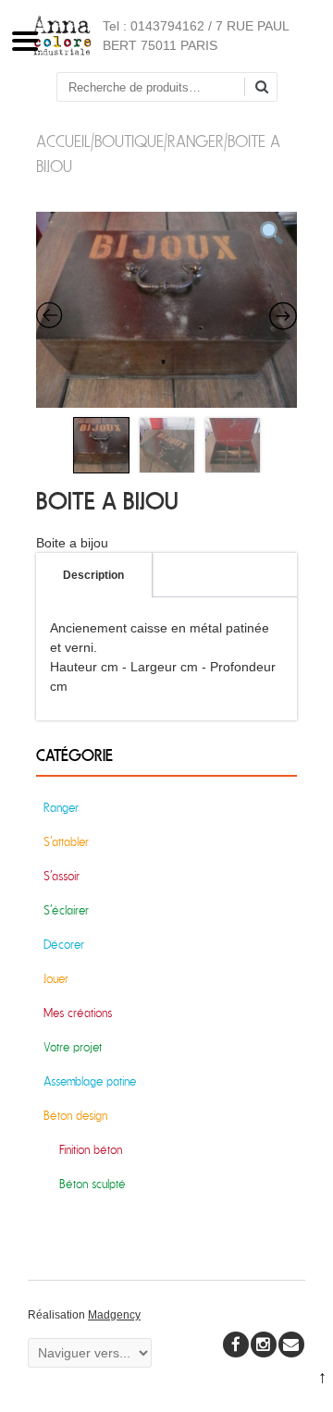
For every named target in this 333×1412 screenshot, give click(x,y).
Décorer (63, 944)
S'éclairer (66, 910)
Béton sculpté (92, 1184)
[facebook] (236, 1344)
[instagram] (264, 1344)
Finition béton (90, 1150)
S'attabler (66, 842)
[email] (291, 1344)
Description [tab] (93, 575)
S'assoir (61, 876)
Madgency (114, 1314)
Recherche (268, 88)
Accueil (63, 142)
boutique (129, 142)
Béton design (75, 1115)
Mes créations (77, 1013)
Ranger (195, 142)
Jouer (55, 979)
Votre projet (72, 1047)
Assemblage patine (89, 1081)
